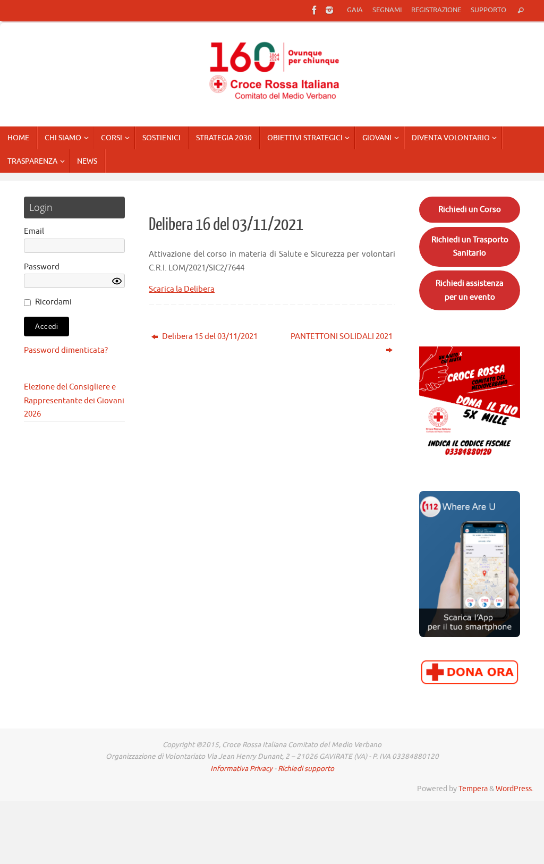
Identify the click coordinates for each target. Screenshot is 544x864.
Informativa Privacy (241, 768)
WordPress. (514, 788)
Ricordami (53, 302)
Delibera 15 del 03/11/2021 (209, 337)
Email (34, 231)
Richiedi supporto (306, 768)
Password (42, 267)
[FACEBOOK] (314, 10)
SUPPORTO (488, 10)
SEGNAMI (387, 10)
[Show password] (117, 281)
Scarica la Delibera (182, 289)
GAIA (355, 10)
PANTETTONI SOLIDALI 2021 (342, 337)
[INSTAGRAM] (329, 10)
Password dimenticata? (66, 350)
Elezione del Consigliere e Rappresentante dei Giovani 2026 (74, 400)
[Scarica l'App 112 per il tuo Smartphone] (469, 635)
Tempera (473, 788)
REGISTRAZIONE (436, 10)
